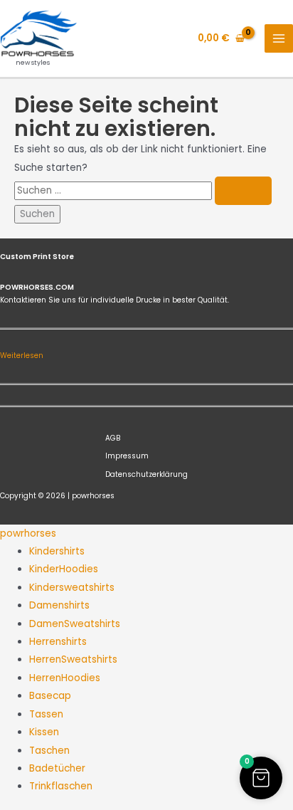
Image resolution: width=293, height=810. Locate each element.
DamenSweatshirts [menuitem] (74, 624)
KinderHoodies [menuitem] (63, 569)
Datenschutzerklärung (146, 474)
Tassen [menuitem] (46, 714)
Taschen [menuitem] (49, 750)
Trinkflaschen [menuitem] (60, 786)
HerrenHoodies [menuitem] (64, 678)
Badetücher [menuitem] (57, 768)
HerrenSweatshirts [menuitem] (73, 659)
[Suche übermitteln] (243, 191)
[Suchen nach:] (143, 190)
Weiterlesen (21, 355)
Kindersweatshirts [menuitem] (71, 587)
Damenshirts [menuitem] (59, 605)
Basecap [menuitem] (50, 696)
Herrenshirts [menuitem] (58, 641)
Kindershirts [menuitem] (57, 551)
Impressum (127, 456)
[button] (261, 778)
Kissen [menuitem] (44, 732)
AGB (112, 438)
